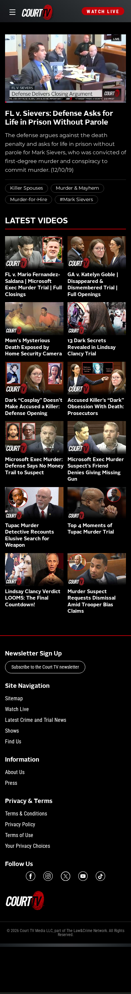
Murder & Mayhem (77, 188)
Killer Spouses (26, 188)
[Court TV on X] (65, 876)
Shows (12, 731)
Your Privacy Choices (27, 846)
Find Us (13, 741)
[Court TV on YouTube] (83, 876)
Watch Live (103, 11)
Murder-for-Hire (28, 199)
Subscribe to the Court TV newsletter (45, 667)
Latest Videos (36, 221)
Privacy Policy (20, 824)
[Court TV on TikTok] (100, 876)
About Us (15, 772)
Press (11, 783)
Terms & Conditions (26, 813)
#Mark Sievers (76, 199)
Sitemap (14, 698)
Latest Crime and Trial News (35, 720)
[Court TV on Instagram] (48, 876)
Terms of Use (19, 835)
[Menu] (11, 11)
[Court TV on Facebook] (30, 876)
